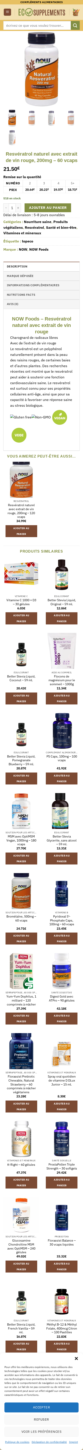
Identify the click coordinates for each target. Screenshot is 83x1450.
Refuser (41, 1419)
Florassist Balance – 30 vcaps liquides (62, 1242)
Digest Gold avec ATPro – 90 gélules (62, 998)
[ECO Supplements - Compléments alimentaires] (42, 12)
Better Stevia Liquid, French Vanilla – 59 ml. (21, 1328)
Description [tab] (17, 266)
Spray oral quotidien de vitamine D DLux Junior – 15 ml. (62, 1080)
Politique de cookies (17, 1442)
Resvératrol (34, 227)
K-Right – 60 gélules (21, 1165)
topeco (27, 241)
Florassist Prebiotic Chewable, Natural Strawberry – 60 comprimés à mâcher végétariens (21, 1084)
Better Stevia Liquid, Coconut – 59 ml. (21, 678)
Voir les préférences (41, 1431)
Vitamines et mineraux (22, 233)
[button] (76, 1358)
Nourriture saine (37, 221)
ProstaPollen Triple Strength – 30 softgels (61, 1166)
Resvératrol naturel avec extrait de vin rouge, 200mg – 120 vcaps (21, 511)
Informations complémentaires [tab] (33, 285)
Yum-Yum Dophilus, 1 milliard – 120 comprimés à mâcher (21, 1000)
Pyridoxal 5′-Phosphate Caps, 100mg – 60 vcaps (61, 920)
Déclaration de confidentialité (49, 1442)
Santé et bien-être (61, 227)
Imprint (73, 1442)
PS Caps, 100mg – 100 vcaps (61, 758)
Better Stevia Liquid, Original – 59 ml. (62, 602)
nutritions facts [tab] (21, 295)
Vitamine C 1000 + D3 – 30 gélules (21, 602)
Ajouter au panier (48, 207)
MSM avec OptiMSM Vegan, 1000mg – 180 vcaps (21, 840)
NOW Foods (38, 249)
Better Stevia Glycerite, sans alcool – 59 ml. (62, 840)
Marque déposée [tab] (20, 276)
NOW (23, 249)
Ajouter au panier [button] (21, 531)
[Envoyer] (75, 25)
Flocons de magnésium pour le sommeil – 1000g (61, 680)
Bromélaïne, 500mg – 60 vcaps (21, 918)
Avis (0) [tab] (12, 304)
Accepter (41, 1407)
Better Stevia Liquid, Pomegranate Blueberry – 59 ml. (21, 760)
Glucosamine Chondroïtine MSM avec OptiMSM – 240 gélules (21, 1246)
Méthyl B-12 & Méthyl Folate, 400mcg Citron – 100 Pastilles (61, 1328)
